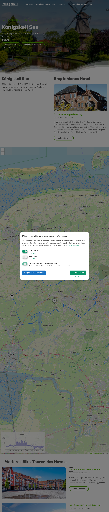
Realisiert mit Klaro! (80, 277)
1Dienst (32, 253)
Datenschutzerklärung (75, 245)
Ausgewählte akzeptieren (34, 273)
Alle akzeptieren (78, 273)
